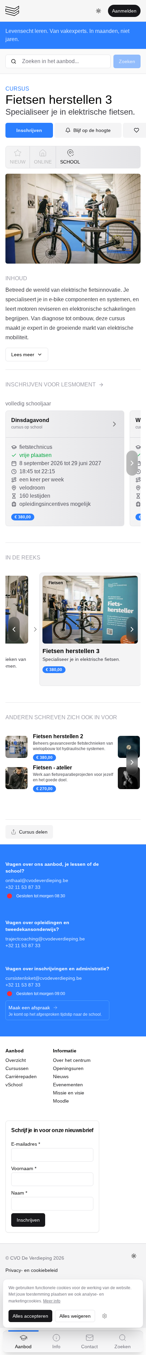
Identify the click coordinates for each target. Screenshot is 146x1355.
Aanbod (14, 1050)
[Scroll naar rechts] (132, 463)
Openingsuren (68, 1068)
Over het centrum (72, 1060)
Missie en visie (68, 1092)
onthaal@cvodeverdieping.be (36, 880)
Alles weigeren (75, 1316)
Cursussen (17, 1068)
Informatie (64, 1050)
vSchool (13, 1084)
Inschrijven (29, 130)
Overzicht (15, 1060)
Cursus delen (33, 832)
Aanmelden (124, 11)
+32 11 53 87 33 (22, 887)
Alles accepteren (30, 1316)
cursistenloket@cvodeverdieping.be (43, 978)
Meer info (51, 1301)
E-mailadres (25, 1144)
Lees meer (22, 354)
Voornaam (23, 1168)
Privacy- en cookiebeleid (31, 1270)
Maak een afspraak (29, 1007)
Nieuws (61, 1076)
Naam (19, 1193)
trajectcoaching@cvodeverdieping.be (45, 938)
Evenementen (68, 1084)
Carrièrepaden (21, 1076)
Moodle (61, 1101)
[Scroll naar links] (14, 629)
